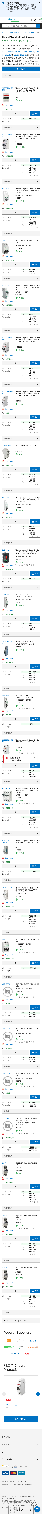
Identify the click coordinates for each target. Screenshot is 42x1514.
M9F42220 (6, 984)
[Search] (38, 26)
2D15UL (4, 1163)
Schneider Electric (26, 52)
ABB (37, 52)
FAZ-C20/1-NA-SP (7, 642)
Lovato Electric (20, 55)
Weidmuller (7, 55)
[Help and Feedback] (37, 1509)
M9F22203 (6, 1029)
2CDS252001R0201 (7, 338)
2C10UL (4, 1267)
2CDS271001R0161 (7, 392)
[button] (3, 20)
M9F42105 (5, 595)
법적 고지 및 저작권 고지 (24, 1481)
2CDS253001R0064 (7, 89)
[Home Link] (18, 20)
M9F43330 (6, 939)
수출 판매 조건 (7, 1484)
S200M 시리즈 (11, 1405)
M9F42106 (5, 695)
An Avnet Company (9, 1496)
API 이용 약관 (18, 1484)
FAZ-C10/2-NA (7, 887)
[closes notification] (39, 3)
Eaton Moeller (11, 52)
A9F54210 (5, 189)
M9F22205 (6, 241)
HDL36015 (5, 1118)
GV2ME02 (5, 550)
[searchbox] (19, 26)
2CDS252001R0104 (7, 135)
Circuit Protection (12, 32)
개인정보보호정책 (8, 1481)
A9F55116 (5, 498)
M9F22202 (6, 1073)
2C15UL (4, 1215)
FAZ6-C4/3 (6, 788)
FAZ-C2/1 (5, 285)
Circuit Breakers (28, 32)
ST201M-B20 (6, 446)
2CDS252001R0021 (7, 741)
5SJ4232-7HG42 (5, 841)
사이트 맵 (28, 1484)
